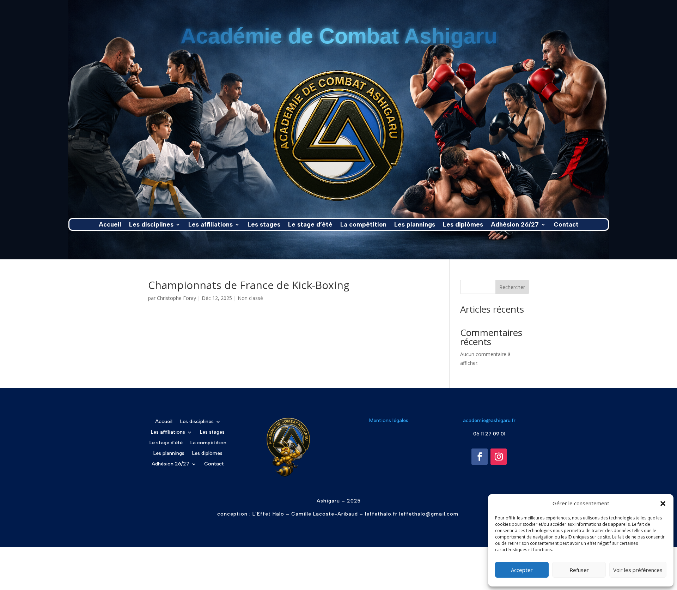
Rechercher (512, 287)
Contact (566, 225)
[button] (662, 503)
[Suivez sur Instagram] (498, 456)
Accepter (522, 569)
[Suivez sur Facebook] (479, 456)
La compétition (363, 225)
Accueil (110, 225)
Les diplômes (463, 225)
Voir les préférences (638, 569)
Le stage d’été (310, 225)
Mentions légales (388, 420)
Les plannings (414, 225)
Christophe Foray (176, 298)
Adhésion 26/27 (515, 225)
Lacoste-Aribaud (335, 514)
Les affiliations (210, 225)
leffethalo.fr (380, 514)
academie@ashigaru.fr (489, 420)
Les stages (264, 225)
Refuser (579, 569)
